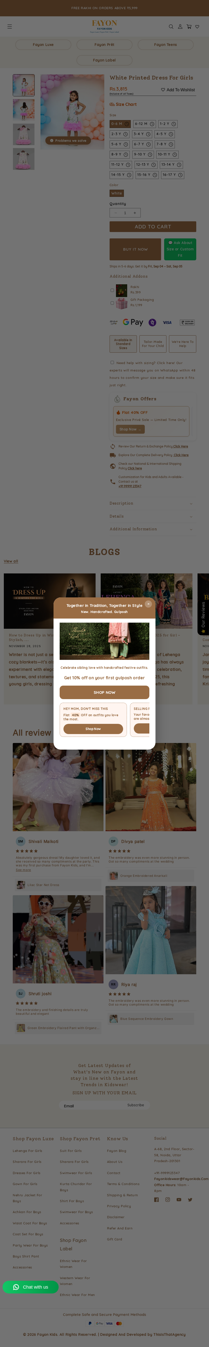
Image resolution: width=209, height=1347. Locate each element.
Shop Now (93, 729)
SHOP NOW (104, 692)
